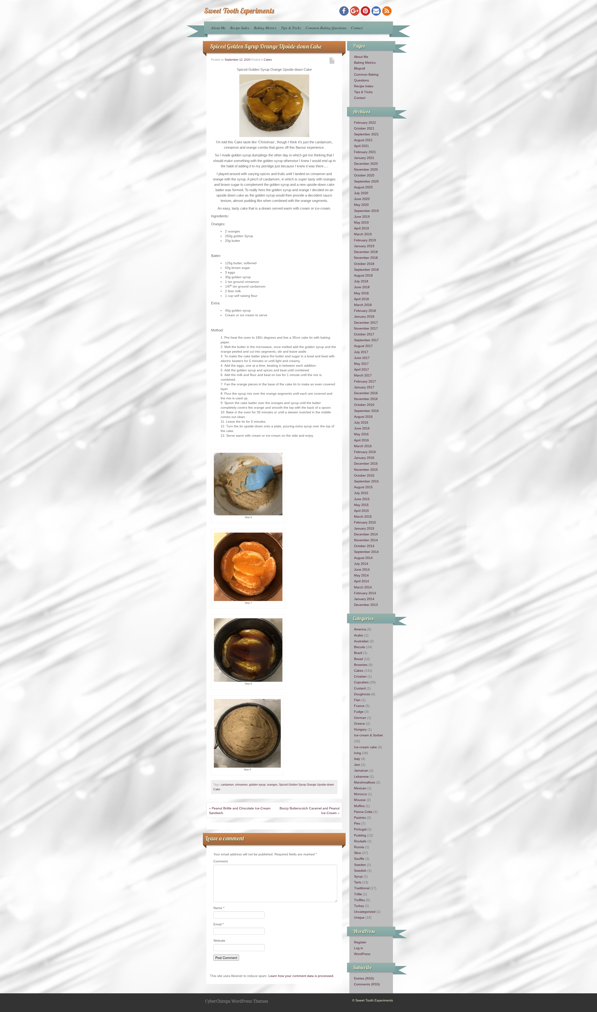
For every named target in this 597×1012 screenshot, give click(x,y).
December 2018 (366, 252)
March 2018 (363, 305)
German (360, 718)
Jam (357, 764)
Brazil (358, 653)
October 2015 (364, 475)
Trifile (358, 894)
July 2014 (361, 564)
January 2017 (364, 387)
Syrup (358, 876)
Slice (357, 853)
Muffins (359, 806)
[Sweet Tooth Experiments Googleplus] (354, 11)
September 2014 (366, 552)
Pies (357, 823)
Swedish (360, 870)
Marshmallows (364, 782)
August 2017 (363, 346)
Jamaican (361, 770)
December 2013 (366, 605)
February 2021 (365, 152)
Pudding (360, 835)
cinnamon (241, 784)
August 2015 (363, 487)
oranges (272, 784)
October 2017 (364, 334)
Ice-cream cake (365, 747)
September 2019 (366, 211)
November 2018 (366, 258)
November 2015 (366, 469)
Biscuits (359, 647)
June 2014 (362, 569)
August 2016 (363, 416)
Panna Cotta (363, 812)
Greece (359, 723)
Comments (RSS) (367, 984)
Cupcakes (361, 682)
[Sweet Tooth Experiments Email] (376, 11)
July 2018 (361, 281)
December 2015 (366, 463)
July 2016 (361, 422)
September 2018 (366, 269)
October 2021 (364, 128)
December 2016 (366, 393)
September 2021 (366, 134)
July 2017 (361, 352)
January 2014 (364, 599)
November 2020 (366, 169)
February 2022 (365, 122)
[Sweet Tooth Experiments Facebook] (344, 11)
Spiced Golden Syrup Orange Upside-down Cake (266, 46)
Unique (359, 917)
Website (219, 940)
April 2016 (361, 440)
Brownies (361, 665)
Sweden (360, 865)
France (359, 706)
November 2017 (366, 328)
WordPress (362, 954)
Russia (359, 847)
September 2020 (366, 181)
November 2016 (366, 399)
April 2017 (361, 369)
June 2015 (362, 499)
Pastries (360, 817)
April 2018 (361, 299)
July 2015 (361, 493)
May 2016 (361, 434)
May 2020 (361, 205)
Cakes (268, 59)
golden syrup (257, 784)
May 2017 (361, 363)
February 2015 (365, 522)
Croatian (360, 676)
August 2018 (363, 275)
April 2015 (361, 511)
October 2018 (364, 264)
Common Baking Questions (325, 27)
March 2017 (363, 375)
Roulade (360, 841)
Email (218, 924)
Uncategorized (364, 912)
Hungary (360, 729)
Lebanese (361, 776)
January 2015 (364, 528)
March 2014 (363, 587)
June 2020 (362, 199)
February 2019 (365, 240)
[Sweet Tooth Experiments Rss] (387, 11)
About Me (218, 27)
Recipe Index (239, 27)
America (360, 629)
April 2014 (361, 581)
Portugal (360, 829)
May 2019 (361, 222)
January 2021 (364, 158)
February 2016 (365, 452)
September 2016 (366, 411)
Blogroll (359, 68)
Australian (361, 641)
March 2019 (363, 234)
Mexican (360, 788)
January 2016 (364, 458)
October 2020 (364, 175)
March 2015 (363, 516)
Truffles (359, 900)
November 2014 (366, 540)
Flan (357, 700)
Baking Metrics (265, 27)
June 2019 (362, 216)
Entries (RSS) (364, 978)
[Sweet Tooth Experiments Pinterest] (365, 11)
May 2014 (361, 575)
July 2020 (361, 193)
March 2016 (363, 446)
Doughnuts (362, 694)
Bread (358, 659)
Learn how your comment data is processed (300, 976)
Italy (357, 759)
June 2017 (362, 358)
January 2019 (364, 246)
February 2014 (365, 593)
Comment (220, 861)
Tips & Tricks (291, 27)
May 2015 (361, 505)
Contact (357, 27)
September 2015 (366, 481)
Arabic (358, 635)
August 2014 (363, 558)
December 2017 (366, 322)
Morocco (360, 794)
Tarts (357, 882)
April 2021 (361, 146)
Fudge (359, 711)
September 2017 (366, 340)
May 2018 (361, 293)
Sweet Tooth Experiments (239, 10)
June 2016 (362, 428)
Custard (360, 688)
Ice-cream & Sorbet (368, 735)
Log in (358, 948)
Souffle (359, 859)
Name (218, 908)
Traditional (361, 888)
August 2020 (363, 187)
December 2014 (366, 534)
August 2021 (363, 140)
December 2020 (366, 163)
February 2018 (365, 311)
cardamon (227, 784)
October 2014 (364, 546)
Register (360, 942)
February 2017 (365, 381)
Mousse (360, 800)
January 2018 (364, 316)
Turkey (359, 906)
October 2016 (364, 405)
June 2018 (362, 287)
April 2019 (361, 228)
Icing (357, 753)
